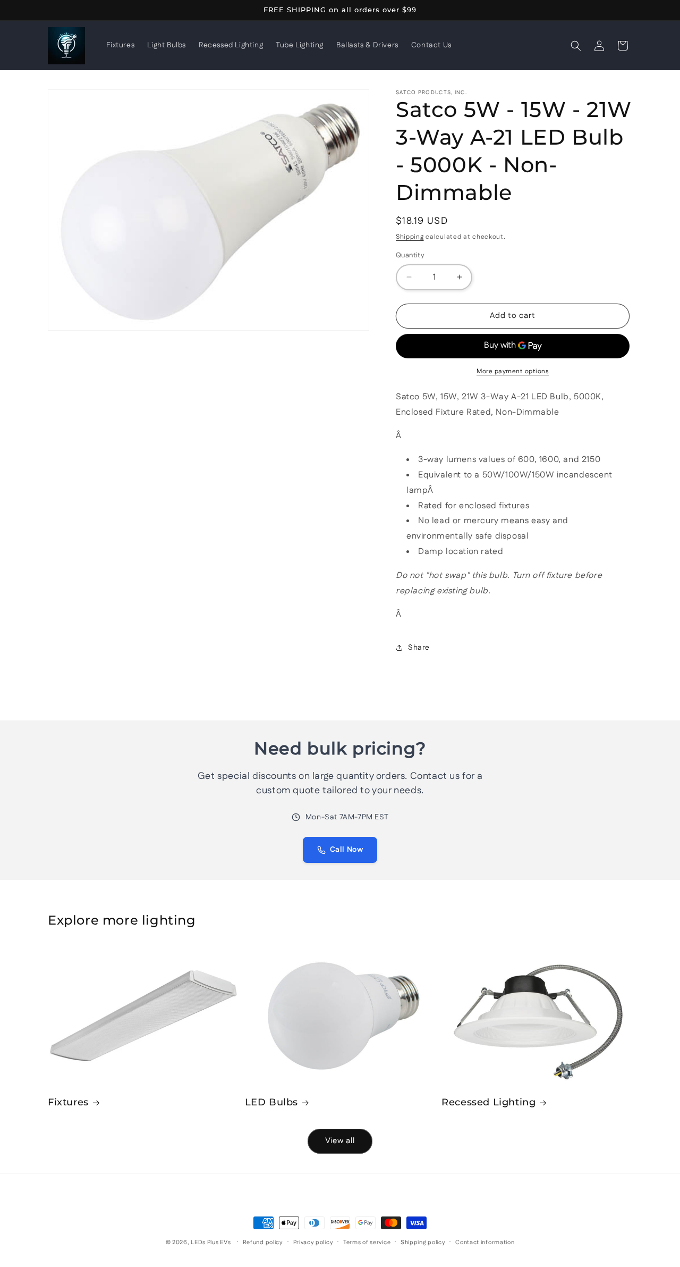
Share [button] (419, 647)
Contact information (484, 1242)
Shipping (410, 236)
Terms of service (366, 1242)
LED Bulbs (271, 1102)
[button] (576, 45)
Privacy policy (313, 1242)
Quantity (410, 255)
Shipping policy (423, 1242)
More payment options (513, 371)
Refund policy (263, 1242)
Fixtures (68, 1102)
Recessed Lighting (488, 1102)
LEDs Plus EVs (211, 1242)
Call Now (346, 849)
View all (340, 1140)
